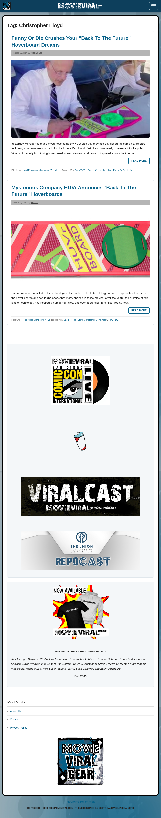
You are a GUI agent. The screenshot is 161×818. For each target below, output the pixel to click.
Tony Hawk (113, 320)
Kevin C (34, 202)
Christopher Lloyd (103, 170)
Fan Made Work (31, 320)
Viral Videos (55, 170)
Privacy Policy (18, 727)
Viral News (44, 170)
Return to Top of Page (81, 802)
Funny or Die (119, 170)
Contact (15, 719)
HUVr (130, 170)
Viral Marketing (31, 170)
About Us (15, 711)
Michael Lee (36, 53)
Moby (104, 320)
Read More (139, 160)
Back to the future (84, 170)
